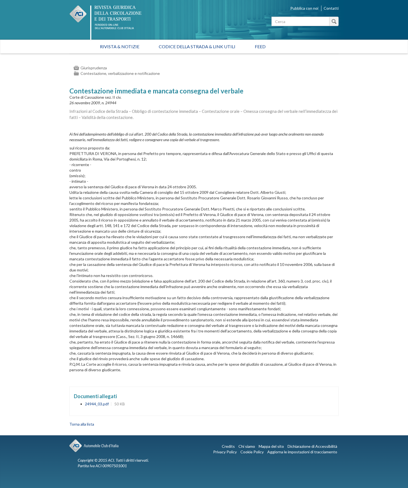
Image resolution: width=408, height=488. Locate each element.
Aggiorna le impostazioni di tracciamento (302, 451)
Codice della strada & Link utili (197, 46)
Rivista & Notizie (119, 46)
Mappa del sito (271, 446)
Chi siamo (246, 446)
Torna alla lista (81, 424)
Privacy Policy (225, 451)
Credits (228, 446)
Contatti (331, 8)
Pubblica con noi (304, 8)
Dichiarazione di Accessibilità (312, 446)
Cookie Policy (252, 451)
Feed (260, 46)
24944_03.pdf (97, 403)
